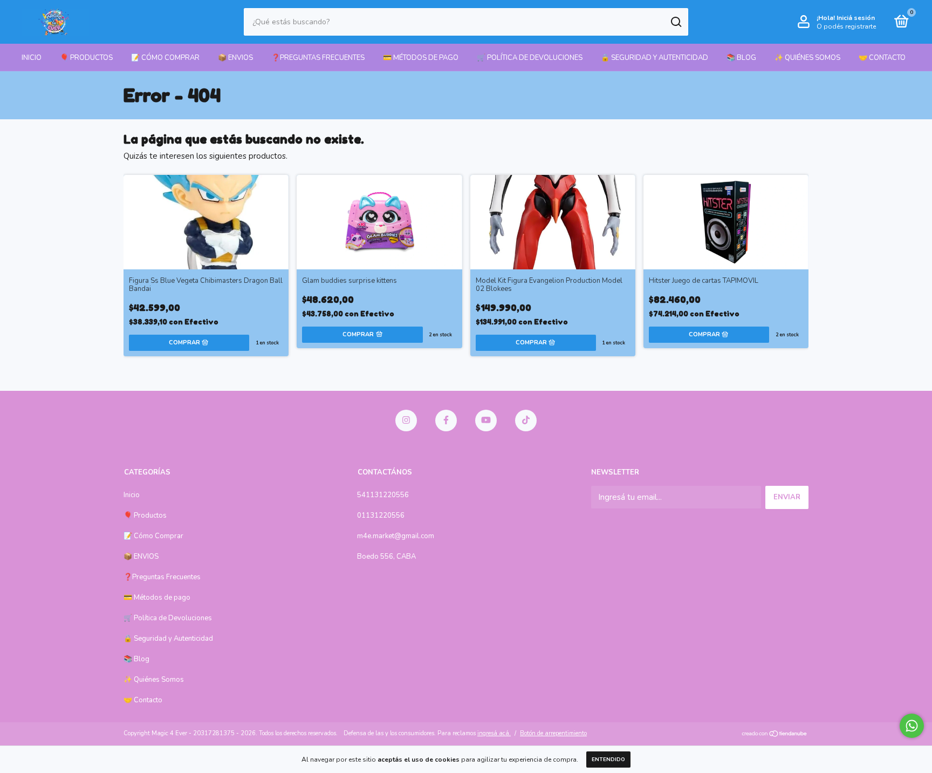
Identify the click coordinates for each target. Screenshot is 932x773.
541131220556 (383, 495)
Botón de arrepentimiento (553, 733)
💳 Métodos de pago (420, 58)
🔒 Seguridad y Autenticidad (654, 58)
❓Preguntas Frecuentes (318, 58)
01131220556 (381, 515)
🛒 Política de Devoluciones (529, 58)
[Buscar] (675, 22)
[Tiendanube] (774, 734)
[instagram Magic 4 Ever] (406, 420)
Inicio (32, 58)
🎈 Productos (86, 58)
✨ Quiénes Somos (807, 58)
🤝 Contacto (882, 58)
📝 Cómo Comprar (165, 58)
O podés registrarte (846, 26)
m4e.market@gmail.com (395, 536)
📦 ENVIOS (235, 58)
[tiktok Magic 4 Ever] (526, 420)
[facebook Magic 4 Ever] (446, 420)
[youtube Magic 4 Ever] (486, 420)
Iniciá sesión (856, 17)
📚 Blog (741, 58)
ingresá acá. (494, 733)
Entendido (608, 759)
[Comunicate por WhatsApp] (912, 726)
